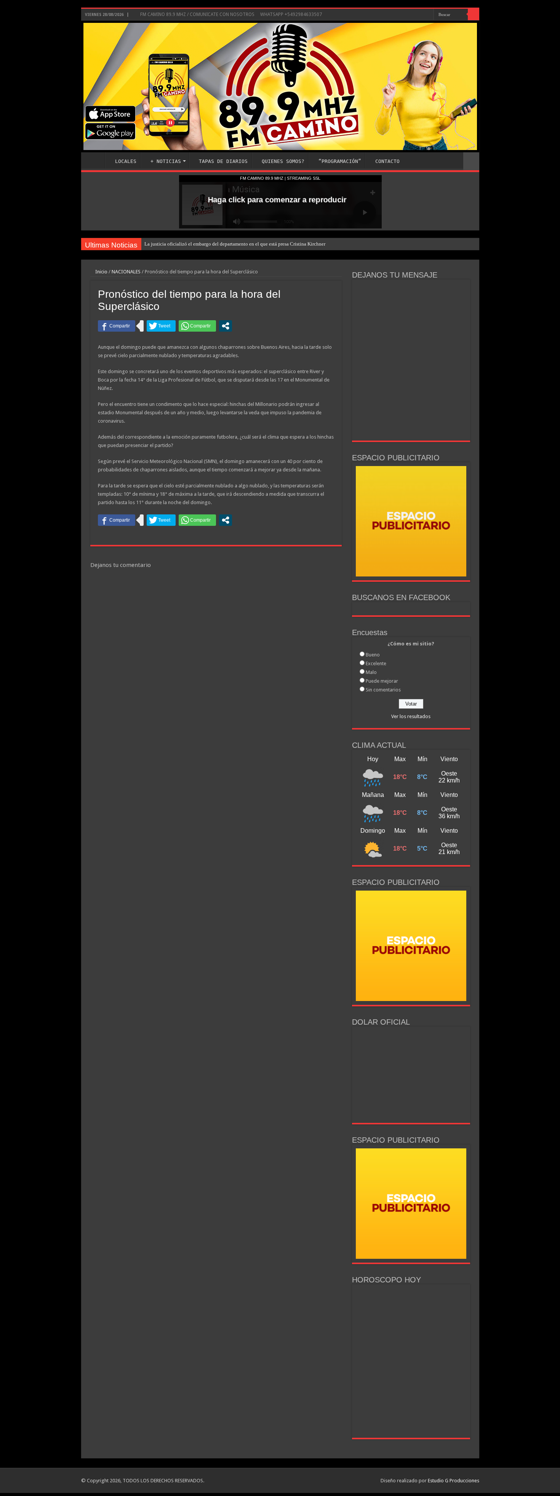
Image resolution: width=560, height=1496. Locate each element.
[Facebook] (405, 14)
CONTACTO (387, 161)
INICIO (95, 160)
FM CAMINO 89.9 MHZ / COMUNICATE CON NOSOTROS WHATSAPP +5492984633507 (230, 14)
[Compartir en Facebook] (116, 326)
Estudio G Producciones (453, 1480)
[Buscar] (473, 14)
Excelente (376, 663)
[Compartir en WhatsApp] (197, 326)
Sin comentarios (383, 690)
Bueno (373, 655)
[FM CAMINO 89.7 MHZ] (280, 86)
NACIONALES (126, 272)
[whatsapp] (428, 14)
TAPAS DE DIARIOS (223, 161)
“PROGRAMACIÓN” (339, 161)
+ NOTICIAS (165, 161)
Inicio (100, 272)
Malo (371, 672)
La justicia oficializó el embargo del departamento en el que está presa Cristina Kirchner (234, 244)
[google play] (421, 14)
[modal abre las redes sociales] (225, 326)
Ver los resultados (410, 716)
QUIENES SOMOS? (283, 161)
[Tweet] (161, 326)
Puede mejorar (382, 681)
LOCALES (125, 161)
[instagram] (412, 14)
